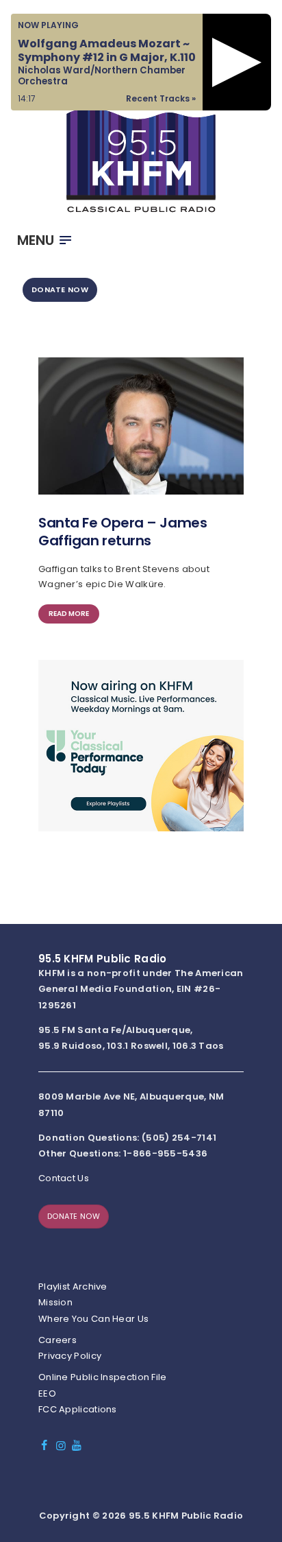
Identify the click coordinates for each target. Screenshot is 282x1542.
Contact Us (63, 1178)
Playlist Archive (72, 1286)
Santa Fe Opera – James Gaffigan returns (122, 531)
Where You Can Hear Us (93, 1318)
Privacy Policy (69, 1355)
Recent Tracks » (161, 98)
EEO (47, 1393)
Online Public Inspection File (102, 1377)
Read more (69, 613)
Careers (57, 1340)
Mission (55, 1302)
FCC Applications (77, 1409)
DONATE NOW (59, 289)
